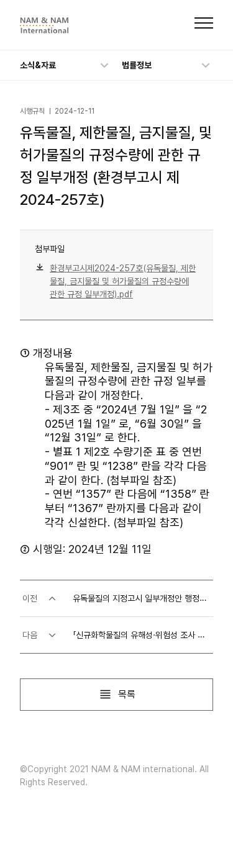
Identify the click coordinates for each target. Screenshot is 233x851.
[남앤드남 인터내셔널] (44, 25)
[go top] (198, 816)
